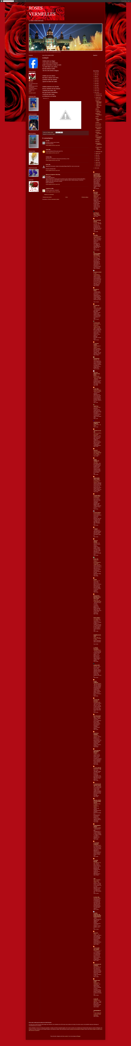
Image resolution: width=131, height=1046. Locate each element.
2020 (96, 76)
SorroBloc (96, 235)
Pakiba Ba (30, 57)
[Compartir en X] (59, 132)
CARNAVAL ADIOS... (97, 650)
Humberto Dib (97, 665)
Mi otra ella (96, 559)
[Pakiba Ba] (33, 68)
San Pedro (96, 666)
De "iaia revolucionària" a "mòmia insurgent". (97, 274)
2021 (96, 74)
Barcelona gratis (97, 716)
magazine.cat (49, 188)
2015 (96, 85)
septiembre (98, 151)
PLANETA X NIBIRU (97, 827)
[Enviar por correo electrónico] (56, 132)
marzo (97, 162)
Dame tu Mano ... (97, 617)
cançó (53, 134)
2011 (96, 92)
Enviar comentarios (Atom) (53, 199)
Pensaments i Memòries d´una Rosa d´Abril (97, 597)
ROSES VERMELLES (42, 11)
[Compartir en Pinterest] (62, 132)
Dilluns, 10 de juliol (97, 717)
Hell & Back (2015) (97, 898)
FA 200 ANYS (98, 125)
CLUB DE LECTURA (98, 111)
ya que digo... (96, 388)
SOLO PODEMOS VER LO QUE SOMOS (97, 881)
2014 (96, 87)
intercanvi (96, 933)
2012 (96, 90)
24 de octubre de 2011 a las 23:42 (53, 145)
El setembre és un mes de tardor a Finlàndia (97, 481)
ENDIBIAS (97, 139)
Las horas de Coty (97, 407)
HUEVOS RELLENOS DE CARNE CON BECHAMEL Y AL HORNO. (98, 104)
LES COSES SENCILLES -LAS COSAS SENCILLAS (97, 600)
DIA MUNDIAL (98, 124)
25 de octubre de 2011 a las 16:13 (53, 170)
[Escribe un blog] (58, 132)
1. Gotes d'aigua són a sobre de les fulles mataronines (97, 1014)
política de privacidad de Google (77, 1029)
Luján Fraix (96, 406)
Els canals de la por (97, 845)
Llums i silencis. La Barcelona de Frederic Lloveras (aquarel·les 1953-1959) (97, 326)
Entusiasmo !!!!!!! (97, 950)
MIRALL (97, 135)
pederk (66, 1036)
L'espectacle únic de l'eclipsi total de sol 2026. (97, 237)
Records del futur (97, 513)
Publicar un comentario (49, 194)
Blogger (78, 1036)
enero (97, 165)
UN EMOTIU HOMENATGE (98, 144)
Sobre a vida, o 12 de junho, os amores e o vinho (97, 638)
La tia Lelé (96, 998)
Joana (47, 149)
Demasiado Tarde (97, 702)
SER (94, 878)
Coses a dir (96, 580)
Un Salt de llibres (97, 512)
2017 (96, 81)
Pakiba (31, 80)
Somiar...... (96, 934)
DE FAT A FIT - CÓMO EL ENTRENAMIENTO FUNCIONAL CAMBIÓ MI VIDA (97, 562)
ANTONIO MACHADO (98, 133)
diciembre (98, 94)
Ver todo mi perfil (32, 92)
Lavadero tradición (97, 215)
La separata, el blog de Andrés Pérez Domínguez (97, 175)
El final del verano (97, 177)
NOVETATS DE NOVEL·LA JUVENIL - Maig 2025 (97, 377)
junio (97, 156)
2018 (96, 80)
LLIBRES (97, 122)
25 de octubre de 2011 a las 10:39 (53, 160)
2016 (96, 83)
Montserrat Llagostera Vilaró (52, 174)
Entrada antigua (85, 197)
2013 (96, 88)
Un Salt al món (97, 323)
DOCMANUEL (97, 358)
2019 (96, 78)
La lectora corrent (97, 272)
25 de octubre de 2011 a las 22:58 (53, 191)
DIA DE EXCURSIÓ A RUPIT (98, 119)
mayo (97, 158)
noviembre (98, 95)
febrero (97, 164)
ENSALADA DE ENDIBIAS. (98, 137)
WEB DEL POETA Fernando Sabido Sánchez (97, 801)
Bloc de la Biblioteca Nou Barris (97, 374)
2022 (96, 73)
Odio (95, 786)
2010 (96, 168)
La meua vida (96, 897)
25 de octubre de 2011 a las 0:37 (52, 152)
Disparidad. (96, 542)
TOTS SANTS (98, 99)
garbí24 (95, 579)
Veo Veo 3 (96, 450)
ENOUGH (95, 359)
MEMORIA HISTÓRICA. (98, 114)
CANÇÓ (97, 116)
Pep (46, 140)
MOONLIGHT (96, 769)
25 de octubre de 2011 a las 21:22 (53, 184)
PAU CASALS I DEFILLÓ (98, 128)
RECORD (97, 141)
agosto (97, 153)
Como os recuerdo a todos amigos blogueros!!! (97, 434)
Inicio (67, 197)
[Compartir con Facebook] (60, 132)
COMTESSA (98, 130)
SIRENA (97, 109)
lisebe (47, 164)
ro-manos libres (97, 495)
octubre (97, 97)
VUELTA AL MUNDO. (97, 683)
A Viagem (96, 528)
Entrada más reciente (47, 197)
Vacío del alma (96, 966)
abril (97, 160)
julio (97, 155)
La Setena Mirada (97, 767)
